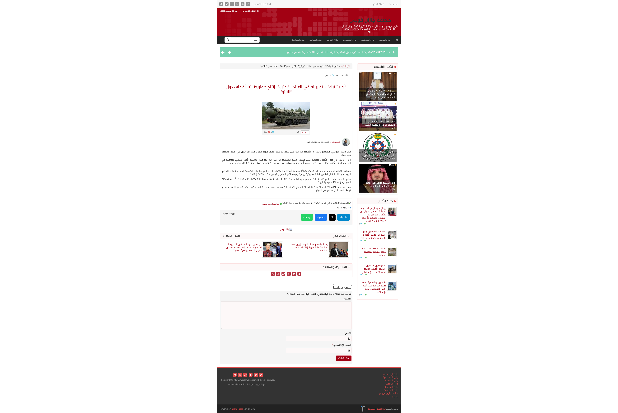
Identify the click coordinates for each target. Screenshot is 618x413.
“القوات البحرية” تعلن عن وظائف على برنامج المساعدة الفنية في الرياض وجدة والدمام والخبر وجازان (378, 155)
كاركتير (395, 396)
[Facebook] (232, 4)
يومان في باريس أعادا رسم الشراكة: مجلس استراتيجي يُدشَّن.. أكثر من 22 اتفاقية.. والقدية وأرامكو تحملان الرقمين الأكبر (373, 214)
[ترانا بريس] (363, 409)
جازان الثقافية (332, 40)
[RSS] (221, 4)
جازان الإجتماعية (367, 40)
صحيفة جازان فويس (370, 20)
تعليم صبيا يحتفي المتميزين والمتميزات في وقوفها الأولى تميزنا (380, 124)
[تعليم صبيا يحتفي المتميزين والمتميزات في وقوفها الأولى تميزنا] (378, 117)
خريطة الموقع (378, 4)
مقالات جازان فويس (388, 393)
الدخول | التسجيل (261, 4)
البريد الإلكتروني (341, 345)
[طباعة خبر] (298, 132)
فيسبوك (321, 217)
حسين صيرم (335, 142)
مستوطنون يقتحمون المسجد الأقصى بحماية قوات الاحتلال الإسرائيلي (374, 268)
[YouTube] (243, 4)
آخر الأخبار (345, 66)
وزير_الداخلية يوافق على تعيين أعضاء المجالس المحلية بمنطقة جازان (380, 186)
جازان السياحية (315, 40)
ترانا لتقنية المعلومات (376, 409)
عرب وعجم (266, 204)
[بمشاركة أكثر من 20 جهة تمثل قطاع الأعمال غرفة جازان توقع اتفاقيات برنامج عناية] (378, 86)
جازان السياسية (298, 40)
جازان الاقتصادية (349, 40)
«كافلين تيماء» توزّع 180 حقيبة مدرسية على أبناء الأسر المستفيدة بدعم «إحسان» (374, 287)
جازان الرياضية (384, 40)
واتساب (306, 217)
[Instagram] (248, 4)
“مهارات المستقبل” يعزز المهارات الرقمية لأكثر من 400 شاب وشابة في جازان (330, 52)
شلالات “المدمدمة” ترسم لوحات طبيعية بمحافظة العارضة (374, 252)
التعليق (347, 298)
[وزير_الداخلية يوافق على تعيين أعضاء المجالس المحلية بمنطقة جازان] (378, 178)
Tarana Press (237, 409)
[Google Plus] (237, 4)
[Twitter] (227, 4)
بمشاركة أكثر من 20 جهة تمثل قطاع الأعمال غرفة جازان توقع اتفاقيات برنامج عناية (380, 94)
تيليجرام (343, 217)
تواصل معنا (393, 4)
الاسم (347, 333)
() (224, 213)
